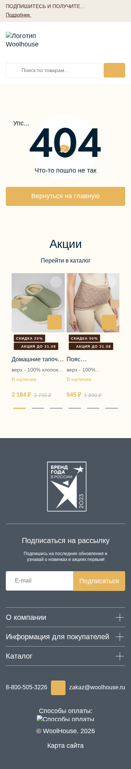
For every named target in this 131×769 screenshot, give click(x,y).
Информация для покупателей (57, 637)
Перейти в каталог (66, 260)
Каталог (19, 656)
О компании (26, 617)
